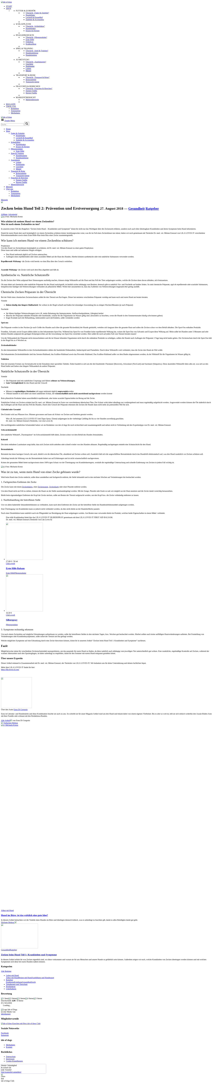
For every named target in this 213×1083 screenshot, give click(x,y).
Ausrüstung (15, 160)
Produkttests (10, 987)
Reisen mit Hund (25, 978)
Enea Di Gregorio (21, 710)
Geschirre (19, 167)
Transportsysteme (22, 176)
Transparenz (15, 193)
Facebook (5, 1033)
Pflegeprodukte (17, 149)
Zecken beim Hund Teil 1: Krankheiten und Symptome (29, 954)
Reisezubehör (21, 173)
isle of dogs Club (33, 1023)
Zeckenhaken (27, 487)
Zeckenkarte (54, 487)
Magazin (9, 187)
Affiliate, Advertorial (9, 214)
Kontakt (9, 1047)
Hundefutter (20, 136)
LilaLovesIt (10, 564)
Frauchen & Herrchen (19, 178)
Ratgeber (152, 208)
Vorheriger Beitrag (10, 723)
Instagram (5, 1035)
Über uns (9, 189)
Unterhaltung (11, 989)
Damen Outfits (21, 180)
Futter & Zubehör (18, 133)
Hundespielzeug (22, 158)
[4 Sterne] (29, 998)
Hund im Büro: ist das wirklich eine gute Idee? (24, 915)
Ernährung (10, 982)
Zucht (33, 982)
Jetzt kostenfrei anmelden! (11, 1072)
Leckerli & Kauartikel (24, 138)
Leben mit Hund (12, 975)
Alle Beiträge (6, 971)
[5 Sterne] (38, 998)
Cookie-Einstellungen (14, 1061)
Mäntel (18, 169)
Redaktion (15, 191)
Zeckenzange (43, 487)
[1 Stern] (5, 998)
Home (8, 129)
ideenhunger (6, 1014)
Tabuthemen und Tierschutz (16, 984)
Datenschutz (11, 1057)
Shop (8, 131)
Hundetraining (21, 156)
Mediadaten (15, 196)
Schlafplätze (15, 142)
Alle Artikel (5, 720)
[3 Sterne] (21, 998)
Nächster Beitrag (8, 922)
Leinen (18, 162)
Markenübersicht (17, 184)
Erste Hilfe (20, 151)
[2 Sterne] (13, 998)
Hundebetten (21, 144)
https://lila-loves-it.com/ (10, 670)
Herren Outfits (21, 182)
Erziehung (18, 982)
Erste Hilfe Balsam (15, 568)
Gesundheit (136, 208)
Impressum (10, 1059)
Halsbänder (20, 164)
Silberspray (12, 620)
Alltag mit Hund (7, 910)
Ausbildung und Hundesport (43, 978)
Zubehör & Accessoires (25, 140)
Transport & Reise (18, 171)
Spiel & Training (17, 153)
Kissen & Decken (23, 147)
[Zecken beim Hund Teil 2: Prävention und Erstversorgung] (19, 948)
